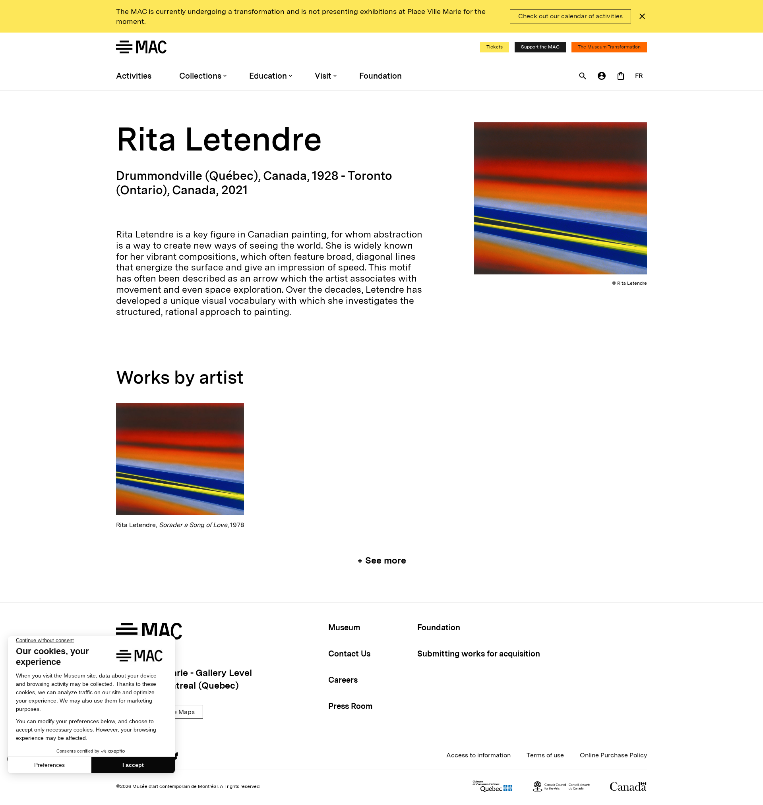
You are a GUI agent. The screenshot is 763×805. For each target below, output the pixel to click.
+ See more (381, 560)
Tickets (494, 47)
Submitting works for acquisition (478, 653)
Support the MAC (540, 47)
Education (268, 76)
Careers (343, 680)
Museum (344, 627)
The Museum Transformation (609, 47)
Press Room (350, 706)
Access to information (478, 755)
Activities (133, 76)
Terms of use (545, 755)
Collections (200, 76)
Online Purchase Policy (613, 755)
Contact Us (349, 653)
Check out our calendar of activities (570, 16)
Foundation (380, 76)
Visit (323, 76)
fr (639, 75)
